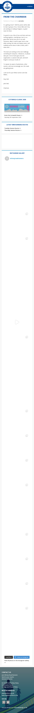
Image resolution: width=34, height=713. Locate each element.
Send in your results (8, 677)
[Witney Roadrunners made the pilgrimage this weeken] (17, 248)
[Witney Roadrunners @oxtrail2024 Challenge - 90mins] (17, 322)
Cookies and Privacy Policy (10, 687)
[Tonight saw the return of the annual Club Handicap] (17, 347)
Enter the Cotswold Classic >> (13, 115)
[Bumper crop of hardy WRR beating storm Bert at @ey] (17, 174)
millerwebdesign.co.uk (20, 707)
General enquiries (7, 679)
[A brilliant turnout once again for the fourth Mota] (17, 396)
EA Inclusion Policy (7, 685)
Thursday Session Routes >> (12, 130)
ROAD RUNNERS (7, 6)
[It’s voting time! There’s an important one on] (17, 519)
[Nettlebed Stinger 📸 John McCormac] (17, 642)
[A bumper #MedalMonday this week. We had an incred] (17, 224)
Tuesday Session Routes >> (12, 128)
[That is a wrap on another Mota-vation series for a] (17, 273)
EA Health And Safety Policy (10, 683)
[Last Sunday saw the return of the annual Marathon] (17, 421)
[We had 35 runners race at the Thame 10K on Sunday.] (17, 495)
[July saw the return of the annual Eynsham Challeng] (17, 445)
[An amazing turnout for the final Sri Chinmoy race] (17, 593)
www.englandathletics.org (10, 695)
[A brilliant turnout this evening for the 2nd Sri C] (17, 618)
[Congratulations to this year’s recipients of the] (17, 199)
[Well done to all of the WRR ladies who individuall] (17, 569)
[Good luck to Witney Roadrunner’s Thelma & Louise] (17, 470)
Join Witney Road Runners (10, 675)
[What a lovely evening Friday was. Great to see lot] (17, 544)
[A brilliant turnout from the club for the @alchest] (17, 371)
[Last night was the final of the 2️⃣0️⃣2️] (17, 297)
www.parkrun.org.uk (8, 693)
